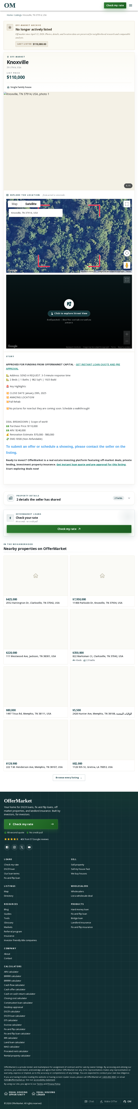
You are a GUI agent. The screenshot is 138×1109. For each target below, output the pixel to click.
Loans (8, 859)
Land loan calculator (14, 1042)
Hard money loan (80, 909)
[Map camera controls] (127, 253)
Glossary (8, 922)
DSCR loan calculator (14, 1015)
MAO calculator (12, 1046)
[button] (69, 311)
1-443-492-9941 (108, 1077)
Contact (8, 958)
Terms (128, 271)
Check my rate (115, 5)
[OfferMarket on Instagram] (14, 847)
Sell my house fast (80, 868)
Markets (8, 927)
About (7, 953)
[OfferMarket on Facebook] (7, 847)
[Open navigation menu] (130, 5)
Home (10, 15)
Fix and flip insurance (82, 927)
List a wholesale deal (82, 895)
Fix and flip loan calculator (17, 1033)
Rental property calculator (17, 1055)
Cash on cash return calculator (19, 993)
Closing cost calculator (15, 998)
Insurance (9, 935)
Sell (74, 859)
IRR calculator (11, 1037)
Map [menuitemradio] (15, 204)
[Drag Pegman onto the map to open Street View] (127, 265)
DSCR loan (9, 868)
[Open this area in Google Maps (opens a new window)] (12, 270)
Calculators (13, 966)
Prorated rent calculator (16, 1051)
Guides (7, 913)
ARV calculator (11, 971)
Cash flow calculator (14, 985)
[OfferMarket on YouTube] (29, 847)
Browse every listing (69, 777)
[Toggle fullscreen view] (127, 204)
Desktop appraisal (13, 1007)
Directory (8, 895)
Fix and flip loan (12, 877)
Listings (18, 15)
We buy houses (79, 873)
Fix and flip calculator (14, 1029)
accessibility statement (44, 1080)
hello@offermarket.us (14, 1080)
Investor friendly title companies (20, 940)
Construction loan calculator (18, 1002)
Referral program (13, 931)
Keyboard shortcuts (88, 271)
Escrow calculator (13, 1024)
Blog (6, 909)
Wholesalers (77, 891)
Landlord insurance (81, 922)
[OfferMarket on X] (22, 847)
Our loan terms (12, 873)
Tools (7, 918)
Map (6, 891)
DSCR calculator (12, 1011)
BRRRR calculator (12, 976)
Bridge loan (77, 918)
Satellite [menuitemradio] (31, 204)
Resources (11, 904)
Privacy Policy (53, 1084)
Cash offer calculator (14, 989)
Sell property (77, 864)
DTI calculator (11, 1020)
